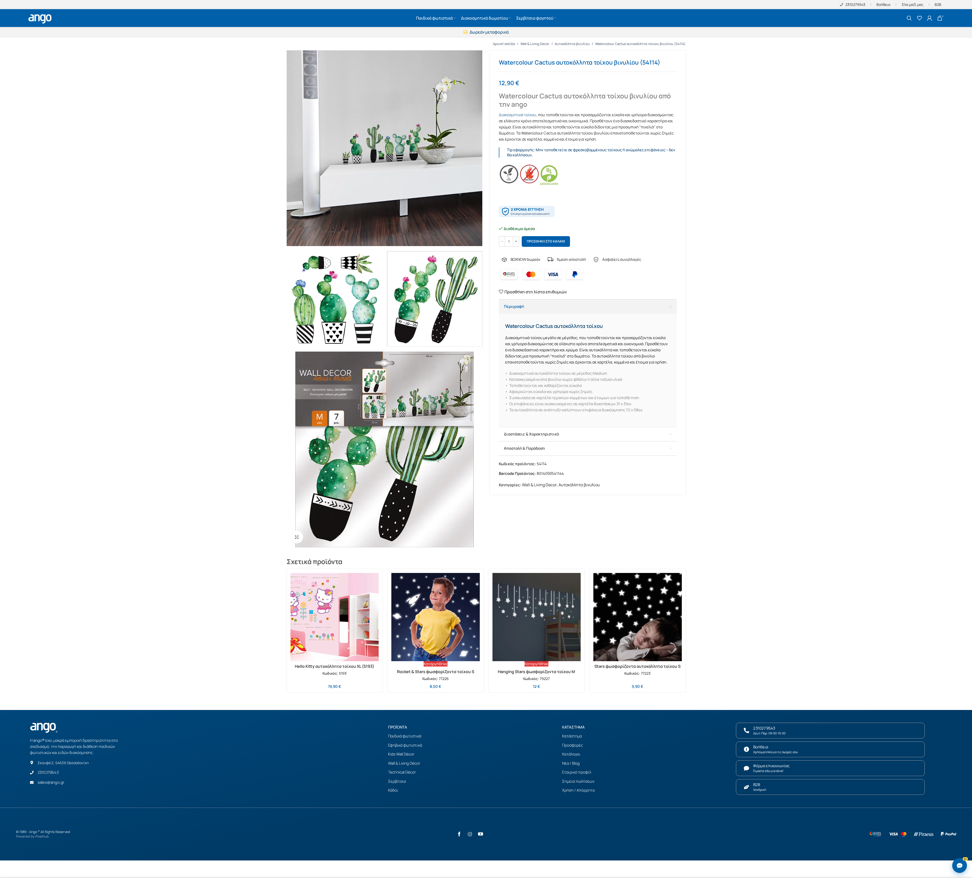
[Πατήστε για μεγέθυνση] (296, 537)
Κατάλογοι (571, 754)
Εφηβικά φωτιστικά (405, 745)
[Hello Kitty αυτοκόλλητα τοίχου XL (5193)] (334, 617)
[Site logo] (40, 17)
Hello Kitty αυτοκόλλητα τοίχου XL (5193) (334, 666)
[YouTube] (480, 834)
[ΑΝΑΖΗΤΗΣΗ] (909, 18)
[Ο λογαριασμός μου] (929, 18)
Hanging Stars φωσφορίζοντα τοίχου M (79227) (536, 674)
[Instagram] (470, 834)
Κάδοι (393, 790)
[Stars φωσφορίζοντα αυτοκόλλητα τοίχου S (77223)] (637, 617)
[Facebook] (459, 834)
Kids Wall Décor (401, 754)
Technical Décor (402, 772)
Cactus (550, 133)
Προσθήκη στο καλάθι (546, 241)
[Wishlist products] (919, 18)
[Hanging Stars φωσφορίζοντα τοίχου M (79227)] (536, 617)
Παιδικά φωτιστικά (404, 736)
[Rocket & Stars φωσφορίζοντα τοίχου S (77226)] (435, 617)
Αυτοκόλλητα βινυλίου (572, 43)
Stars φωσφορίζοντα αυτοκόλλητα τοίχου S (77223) (637, 669)
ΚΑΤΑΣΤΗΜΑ (573, 727)
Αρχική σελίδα (504, 43)
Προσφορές (572, 745)
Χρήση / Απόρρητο (578, 790)
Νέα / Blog (571, 763)
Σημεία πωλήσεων (578, 781)
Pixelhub (42, 836)
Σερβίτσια (397, 781)
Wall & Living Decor (534, 43)
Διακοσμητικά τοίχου (517, 114)
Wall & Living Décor (404, 763)
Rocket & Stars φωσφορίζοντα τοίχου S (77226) (435, 674)
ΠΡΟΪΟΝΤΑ (397, 727)
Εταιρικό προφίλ (576, 772)
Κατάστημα (572, 736)
